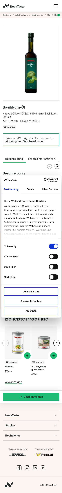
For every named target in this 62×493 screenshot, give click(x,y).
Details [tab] (30, 189)
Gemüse (9, 366)
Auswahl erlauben (31, 301)
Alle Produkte (21, 15)
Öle (48, 15)
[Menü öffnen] (56, 6)
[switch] (53, 256)
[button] (57, 166)
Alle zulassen (31, 291)
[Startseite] (13, 5)
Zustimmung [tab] (11, 189)
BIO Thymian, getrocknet (38, 368)
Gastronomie (37, 15)
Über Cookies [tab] (50, 189)
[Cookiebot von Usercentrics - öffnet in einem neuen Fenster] (44, 180)
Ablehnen (31, 310)
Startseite (7, 15)
